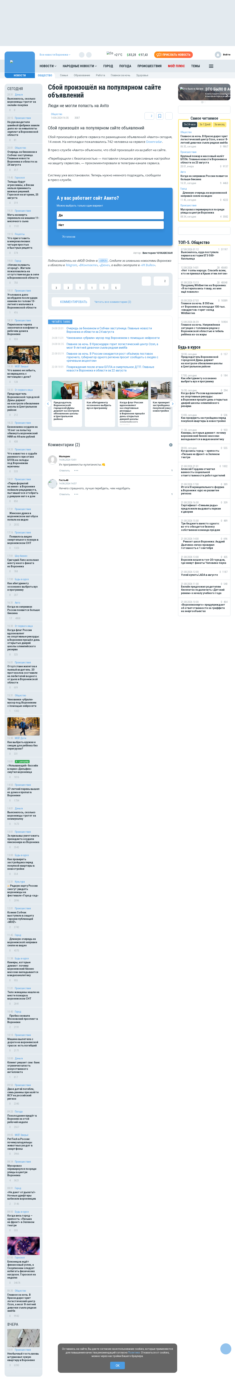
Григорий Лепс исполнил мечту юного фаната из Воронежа (23, 563)
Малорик (64, 456)
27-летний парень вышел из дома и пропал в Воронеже (23, 792)
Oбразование (82, 75)
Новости (47, 66)
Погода (125, 66)
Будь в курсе (22, 579)
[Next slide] (172, 404)
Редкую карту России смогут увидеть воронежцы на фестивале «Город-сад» (22, 890)
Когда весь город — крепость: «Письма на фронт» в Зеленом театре (20, 1220)
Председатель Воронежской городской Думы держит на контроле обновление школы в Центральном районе (23, 401)
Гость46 (63, 480)
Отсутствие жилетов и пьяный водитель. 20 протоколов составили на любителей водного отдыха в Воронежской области (22, 674)
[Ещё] (211, 67)
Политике (134, 1352)
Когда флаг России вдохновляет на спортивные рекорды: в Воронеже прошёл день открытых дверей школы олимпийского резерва (23, 640)
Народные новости (79, 66)
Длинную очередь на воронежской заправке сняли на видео (22, 942)
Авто (17, 602)
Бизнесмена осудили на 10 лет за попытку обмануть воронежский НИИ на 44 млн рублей (22, 431)
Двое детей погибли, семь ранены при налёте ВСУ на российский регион (23, 1093)
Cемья (64, 75)
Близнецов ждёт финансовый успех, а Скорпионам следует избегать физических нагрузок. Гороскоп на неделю (21, 1269)
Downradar (154, 142)
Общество (45, 75)
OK (118, 1365)
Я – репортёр (22, 761)
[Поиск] (224, 66)
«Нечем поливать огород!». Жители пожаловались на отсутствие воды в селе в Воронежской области (23, 271)
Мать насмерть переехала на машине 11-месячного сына (23, 218)
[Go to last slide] (48, 404)
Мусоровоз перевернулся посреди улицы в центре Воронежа (21, 1170)
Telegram (71, 265)
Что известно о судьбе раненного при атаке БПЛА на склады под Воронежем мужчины (22, 460)
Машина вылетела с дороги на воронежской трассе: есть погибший (22, 1042)
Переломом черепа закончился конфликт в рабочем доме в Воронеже (22, 329)
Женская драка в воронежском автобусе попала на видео (22, 516)
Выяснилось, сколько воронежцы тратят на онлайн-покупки (21, 102)
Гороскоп (20, 177)
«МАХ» (103, 261)
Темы (195, 66)
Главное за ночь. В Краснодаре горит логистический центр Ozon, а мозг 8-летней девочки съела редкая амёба (21, 1302)
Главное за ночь (120, 75)
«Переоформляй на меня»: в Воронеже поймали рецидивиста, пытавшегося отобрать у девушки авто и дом (22, 490)
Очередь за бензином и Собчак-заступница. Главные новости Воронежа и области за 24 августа (22, 158)
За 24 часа (190, 124)
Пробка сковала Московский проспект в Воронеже (22, 1019)
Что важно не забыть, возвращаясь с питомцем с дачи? (21, 373)
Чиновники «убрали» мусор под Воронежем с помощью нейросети (21, 702)
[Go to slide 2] (205, 102)
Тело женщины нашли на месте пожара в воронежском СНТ (23, 995)
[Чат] (225, 1348)
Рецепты (20, 234)
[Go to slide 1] (202, 102)
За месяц (219, 124)
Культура (20, 881)
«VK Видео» (147, 265)
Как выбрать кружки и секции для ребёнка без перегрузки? (22, 745)
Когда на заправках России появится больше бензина (23, 610)
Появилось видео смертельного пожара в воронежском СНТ (22, 539)
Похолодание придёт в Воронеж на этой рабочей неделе (22, 1119)
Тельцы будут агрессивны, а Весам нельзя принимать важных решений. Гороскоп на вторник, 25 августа (22, 189)
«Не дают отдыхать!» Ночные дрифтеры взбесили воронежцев (21, 1195)
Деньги (19, 94)
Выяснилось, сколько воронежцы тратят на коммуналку (21, 815)
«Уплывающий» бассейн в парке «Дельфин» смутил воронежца (22, 768)
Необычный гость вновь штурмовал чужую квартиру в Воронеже (23, 1357)
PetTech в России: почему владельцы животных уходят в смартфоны (19, 1144)
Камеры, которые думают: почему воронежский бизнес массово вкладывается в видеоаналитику (22, 969)
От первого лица (24, 389)
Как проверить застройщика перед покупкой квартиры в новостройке (21, 864)
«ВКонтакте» (88, 265)
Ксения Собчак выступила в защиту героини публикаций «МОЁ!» (20, 917)
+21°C (118, 55)
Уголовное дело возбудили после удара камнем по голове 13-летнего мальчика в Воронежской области (22, 301)
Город (108, 66)
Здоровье (142, 75)
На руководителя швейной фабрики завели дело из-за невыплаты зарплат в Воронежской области (23, 128)
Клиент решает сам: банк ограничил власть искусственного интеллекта (23, 1067)
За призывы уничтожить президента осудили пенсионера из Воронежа (23, 839)
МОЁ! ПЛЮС (176, 66)
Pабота (100, 75)
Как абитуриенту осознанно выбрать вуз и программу (22, 586)
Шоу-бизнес (21, 555)
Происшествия (150, 66)
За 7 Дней (205, 124)
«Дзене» (104, 265)
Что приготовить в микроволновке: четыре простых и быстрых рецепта (19, 243)
